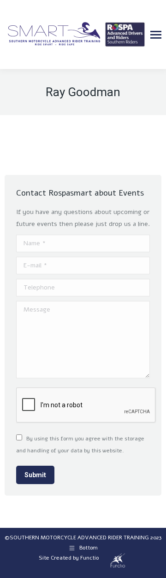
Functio (89, 557)
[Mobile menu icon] (155, 34)
